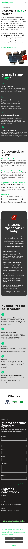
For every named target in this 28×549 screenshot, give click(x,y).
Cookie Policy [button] (6, 532)
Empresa (3, 475)
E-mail (3, 456)
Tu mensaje (4, 463)
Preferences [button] (11, 534)
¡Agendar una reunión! (9, 47)
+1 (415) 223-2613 (6, 504)
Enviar (21, 483)
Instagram (16, 510)
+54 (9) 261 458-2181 (17, 504)
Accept (14, 538)
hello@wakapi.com (6, 498)
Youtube (9, 510)
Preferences (14, 545)
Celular (3, 449)
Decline (14, 542)
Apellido (3, 443)
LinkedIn (3, 510)
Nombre (3, 436)
